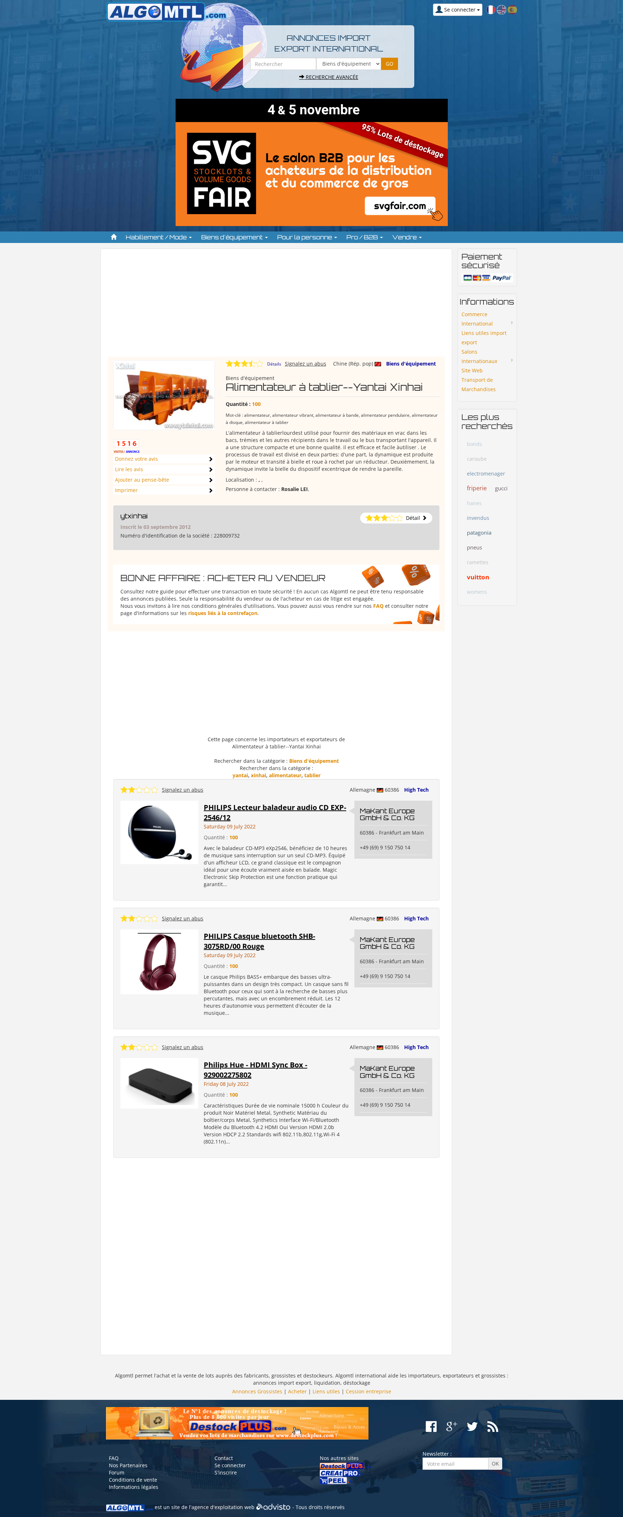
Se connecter (230, 1465)
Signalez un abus (305, 363)
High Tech (416, 789)
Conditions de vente (133, 1479)
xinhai (258, 775)
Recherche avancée (331, 77)
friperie (477, 488)
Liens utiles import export (484, 338)
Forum (116, 1472)
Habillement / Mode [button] (157, 237)
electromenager (486, 473)
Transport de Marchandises (478, 384)
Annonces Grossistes (257, 1391)
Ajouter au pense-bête (142, 479)
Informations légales (133, 1486)
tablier (312, 775)
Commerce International (477, 319)
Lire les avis (129, 469)
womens (477, 591)
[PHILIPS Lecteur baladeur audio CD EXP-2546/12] (159, 831)
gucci (501, 488)
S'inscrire (226, 1472)
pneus (474, 547)
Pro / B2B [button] (362, 237)
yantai (240, 775)
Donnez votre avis (136, 458)
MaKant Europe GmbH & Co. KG (387, 814)
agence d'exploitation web (223, 1507)
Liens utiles (326, 1391)
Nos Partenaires (128, 1465)
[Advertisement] (276, 306)
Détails (274, 364)
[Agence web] (273, 1507)
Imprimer (126, 490)
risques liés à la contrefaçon (222, 613)
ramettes (478, 562)
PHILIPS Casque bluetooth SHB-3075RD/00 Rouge (259, 941)
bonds (474, 444)
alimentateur (285, 775)
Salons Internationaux (479, 356)
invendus (478, 517)
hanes (474, 503)
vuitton (478, 577)
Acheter (297, 1391)
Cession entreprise (368, 1391)
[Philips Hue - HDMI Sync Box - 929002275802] (159, 1082)
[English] (501, 9)
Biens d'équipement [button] (232, 237)
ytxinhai (134, 516)
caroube (477, 458)
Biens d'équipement (411, 363)
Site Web (472, 370)
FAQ (378, 605)
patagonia (479, 532)
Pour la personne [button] (305, 237)
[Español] (512, 9)
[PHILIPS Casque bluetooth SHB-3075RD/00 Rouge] (159, 960)
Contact (224, 1458)
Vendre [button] (405, 237)
